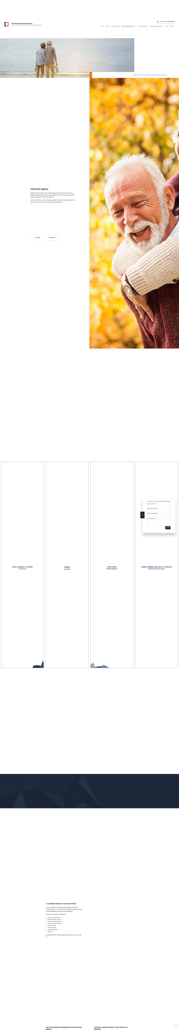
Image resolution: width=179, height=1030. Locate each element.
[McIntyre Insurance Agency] (6, 24)
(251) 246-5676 (171, 22)
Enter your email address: (152, 513)
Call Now (37, 237)
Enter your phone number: (152, 508)
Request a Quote (115, 26)
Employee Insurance (142, 26)
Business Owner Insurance (128, 26)
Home (103, 26)
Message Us (52, 237)
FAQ (166, 26)
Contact (171, 26)
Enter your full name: (151, 504)
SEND (168, 528)
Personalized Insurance (156, 26)
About (107, 26)
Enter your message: (151, 518)
